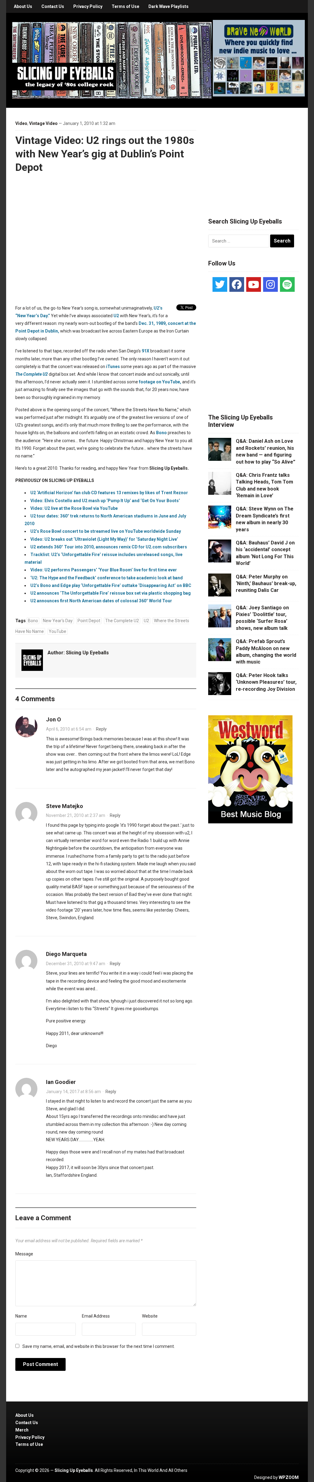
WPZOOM (289, 1477)
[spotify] (287, 284)
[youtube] (253, 284)
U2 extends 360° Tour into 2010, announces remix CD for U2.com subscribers (108, 546)
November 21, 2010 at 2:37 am (75, 815)
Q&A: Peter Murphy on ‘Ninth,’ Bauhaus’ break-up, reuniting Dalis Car (266, 583)
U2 (116, 315)
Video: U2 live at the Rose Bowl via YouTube (74, 508)
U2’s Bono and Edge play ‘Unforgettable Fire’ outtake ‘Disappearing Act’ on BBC (110, 585)
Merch (22, 1429)
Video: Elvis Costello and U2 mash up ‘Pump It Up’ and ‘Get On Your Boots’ (105, 500)
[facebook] (236, 284)
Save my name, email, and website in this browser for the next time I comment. (98, 1346)
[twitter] (220, 284)
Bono (161, 432)
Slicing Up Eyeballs (87, 653)
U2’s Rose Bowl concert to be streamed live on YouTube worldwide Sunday (105, 531)
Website (150, 1316)
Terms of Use (125, 6)
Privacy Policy (87, 6)
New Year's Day (58, 620)
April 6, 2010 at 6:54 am (68, 729)
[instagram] (270, 284)
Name (21, 1316)
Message (24, 1253)
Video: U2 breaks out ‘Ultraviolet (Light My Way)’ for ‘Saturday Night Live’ (104, 539)
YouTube (57, 631)
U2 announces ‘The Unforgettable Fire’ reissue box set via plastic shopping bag (110, 593)
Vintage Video (43, 123)
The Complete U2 (122, 620)
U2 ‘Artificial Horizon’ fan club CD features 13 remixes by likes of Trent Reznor (109, 492)
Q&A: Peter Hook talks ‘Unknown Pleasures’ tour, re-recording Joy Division (266, 682)
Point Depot (89, 620)
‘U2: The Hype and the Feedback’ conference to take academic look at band (106, 577)
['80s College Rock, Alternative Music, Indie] (112, 60)
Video (21, 123)
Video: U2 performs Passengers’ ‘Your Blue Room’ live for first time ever (103, 569)
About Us (23, 6)
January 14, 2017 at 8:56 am (73, 1091)
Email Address (96, 1316)
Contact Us (52, 6)
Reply (101, 729)
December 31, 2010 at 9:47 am (75, 963)
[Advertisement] (254, 155)
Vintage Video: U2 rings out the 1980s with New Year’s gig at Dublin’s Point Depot (104, 153)
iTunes (113, 366)
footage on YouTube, (160, 381)
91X (145, 350)
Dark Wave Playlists (168, 6)
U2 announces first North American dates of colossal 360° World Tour (101, 600)
